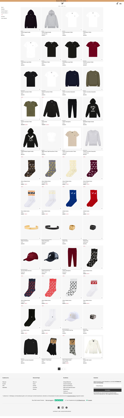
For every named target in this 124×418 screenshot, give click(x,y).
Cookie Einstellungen (67, 383)
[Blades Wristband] (31, 228)
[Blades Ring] (72, 228)
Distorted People (67, 411)
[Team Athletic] (31, 198)
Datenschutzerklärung (67, 385)
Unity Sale (63, 6)
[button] (39, 19)
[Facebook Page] (59, 407)
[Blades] (51, 258)
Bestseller (3, 9)
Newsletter (5, 387)
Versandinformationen (71, 395)
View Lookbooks (4, 18)
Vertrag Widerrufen (67, 382)
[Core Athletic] (31, 317)
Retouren (4, 382)
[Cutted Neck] (93, 19)
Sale (2, 14)
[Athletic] (72, 198)
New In (2, 7)
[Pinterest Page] (67, 407)
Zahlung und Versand (67, 393)
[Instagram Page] (63, 407)
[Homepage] (62, 3)
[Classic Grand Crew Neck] (72, 138)
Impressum (65, 391)
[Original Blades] (31, 138)
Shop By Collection (4, 12)
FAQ (3, 385)
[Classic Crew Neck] (31, 79)
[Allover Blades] (31, 168)
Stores (34, 383)
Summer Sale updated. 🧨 (62, 1)
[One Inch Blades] (31, 258)
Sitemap (34, 389)
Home (59, 6)
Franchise (35, 387)
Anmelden (107, 390)
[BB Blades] (93, 109)
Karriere (34, 385)
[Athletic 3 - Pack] (51, 347)
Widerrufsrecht (66, 389)
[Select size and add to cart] (40, 30)
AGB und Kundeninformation (69, 387)
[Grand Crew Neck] (72, 19)
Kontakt (4, 383)
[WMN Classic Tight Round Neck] (51, 138)
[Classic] (31, 19)
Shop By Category (4, 10)
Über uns (35, 382)
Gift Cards (3, 16)
